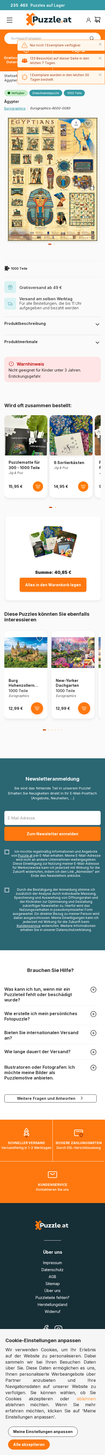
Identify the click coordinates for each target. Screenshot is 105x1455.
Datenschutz (52, 1269)
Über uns (52, 1290)
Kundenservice (29, 926)
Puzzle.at (25, 855)
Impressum (52, 1262)
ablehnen (86, 1398)
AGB (52, 1276)
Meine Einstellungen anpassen (43, 1431)
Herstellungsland (52, 1304)
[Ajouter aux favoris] (87, 123)
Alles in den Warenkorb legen (53, 584)
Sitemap (53, 1283)
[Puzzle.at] (48, 20)
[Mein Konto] (88, 20)
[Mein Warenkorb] (97, 20)
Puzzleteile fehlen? (52, 1297)
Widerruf (52, 1311)
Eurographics (15, 108)
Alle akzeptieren (29, 1444)
